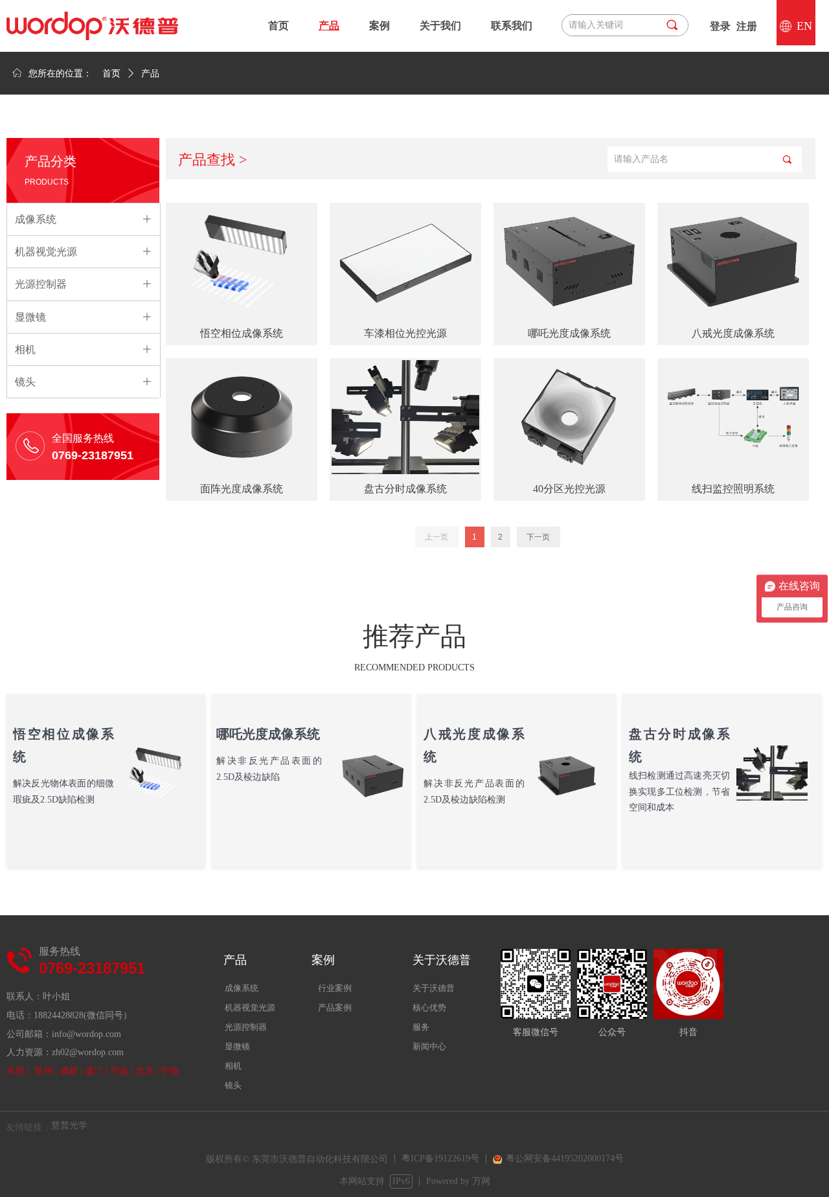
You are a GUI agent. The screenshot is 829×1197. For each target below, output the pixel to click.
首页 (111, 73)
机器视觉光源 (250, 1007)
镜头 (233, 1085)
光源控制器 (246, 1027)
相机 (233, 1066)
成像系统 (241, 988)
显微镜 (237, 1046)
